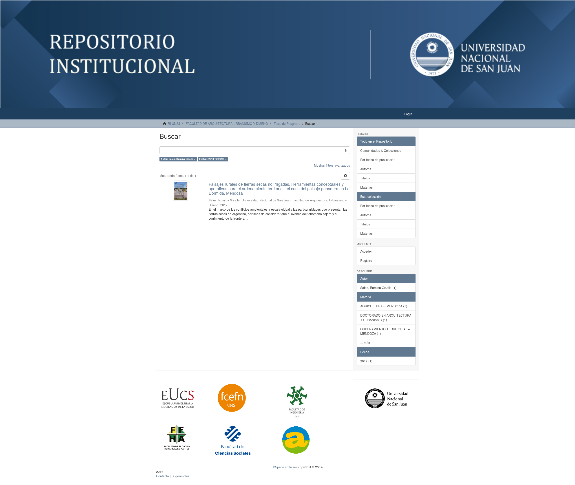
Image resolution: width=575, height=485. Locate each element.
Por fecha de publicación (377, 159)
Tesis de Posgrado (287, 123)
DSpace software (285, 467)
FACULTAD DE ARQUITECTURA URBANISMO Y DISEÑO (227, 123)
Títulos (365, 178)
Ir (346, 150)
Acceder (366, 251)
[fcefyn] (243, 398)
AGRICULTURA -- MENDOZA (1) (383, 306)
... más (365, 342)
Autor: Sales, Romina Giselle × (178, 159)
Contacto (162, 476)
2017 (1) (366, 361)
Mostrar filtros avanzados (332, 165)
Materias (366, 187)
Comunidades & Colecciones (380, 150)
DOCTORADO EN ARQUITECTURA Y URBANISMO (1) (385, 317)
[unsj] (186, 398)
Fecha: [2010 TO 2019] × (213, 159)
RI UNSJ (174, 123)
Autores (365, 169)
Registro (366, 260)
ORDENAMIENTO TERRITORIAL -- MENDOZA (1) (385, 331)
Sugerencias (180, 476)
